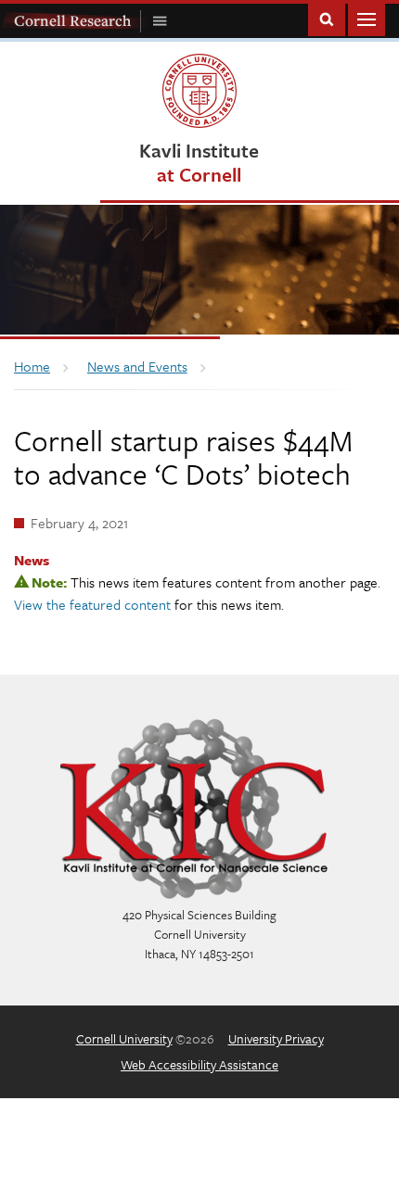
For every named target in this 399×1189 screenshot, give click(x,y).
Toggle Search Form (326, 18)
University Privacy (276, 1038)
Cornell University (124, 1038)
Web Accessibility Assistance (199, 1064)
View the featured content (92, 604)
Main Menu (366, 18)
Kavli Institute (199, 161)
